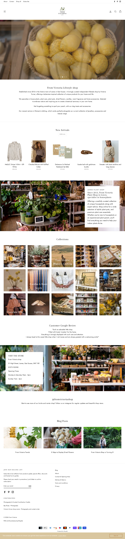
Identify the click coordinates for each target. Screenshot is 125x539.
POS (5, 521)
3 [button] (62, 77)
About (5, 1)
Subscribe (26, 1)
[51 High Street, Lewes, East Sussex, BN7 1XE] (62, 368)
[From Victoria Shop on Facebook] (5, 492)
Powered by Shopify (62, 531)
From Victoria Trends (22, 452)
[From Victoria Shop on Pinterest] (9, 492)
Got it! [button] (116, 535)
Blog (56, 470)
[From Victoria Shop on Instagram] (13, 492)
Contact (12, 1)
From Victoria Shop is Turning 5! (102, 452)
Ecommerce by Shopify (16, 521)
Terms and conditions (61, 483)
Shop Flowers (62, 73)
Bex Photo (7, 506)
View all (63, 134)
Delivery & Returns (60, 480)
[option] (62, 50)
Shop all (18, 1)
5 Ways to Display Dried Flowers (62, 452)
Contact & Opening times (62, 477)
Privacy (57, 486)
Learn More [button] (62, 535)
